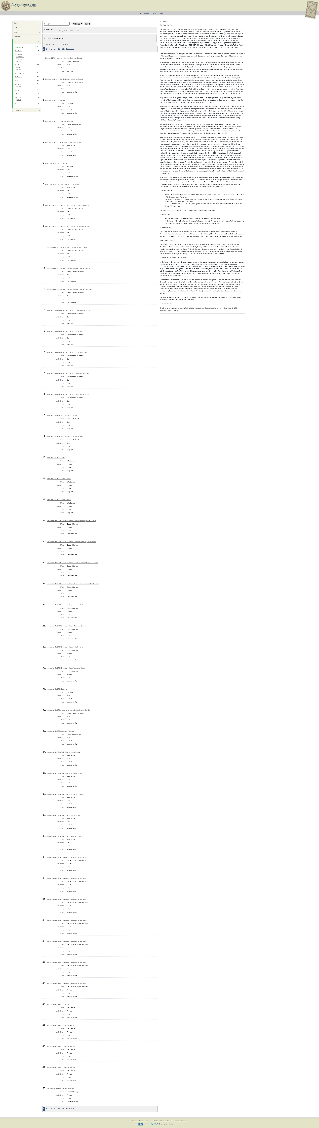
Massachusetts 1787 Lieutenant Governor (59, 121)
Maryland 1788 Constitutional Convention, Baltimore (64, 331)
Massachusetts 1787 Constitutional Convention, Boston (64, 79)
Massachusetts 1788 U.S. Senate (58, 1004)
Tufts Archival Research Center (162, 1120)
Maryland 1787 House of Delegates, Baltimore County (63, 58)
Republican (18, 51)
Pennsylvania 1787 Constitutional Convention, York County (67, 247)
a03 (16, 103)
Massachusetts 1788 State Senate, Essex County (63, 752)
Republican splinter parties (18, 67)
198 (63, 49)
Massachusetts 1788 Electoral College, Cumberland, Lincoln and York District (73, 584)
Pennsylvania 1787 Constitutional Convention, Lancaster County (67, 205)
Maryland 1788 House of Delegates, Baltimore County (65, 437)
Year (15, 27)
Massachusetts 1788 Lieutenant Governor (61, 731)
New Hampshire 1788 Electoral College (60, 1089)
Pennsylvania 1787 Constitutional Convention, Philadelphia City (67, 226)
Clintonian (18, 77)
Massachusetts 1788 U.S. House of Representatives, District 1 (67, 857)
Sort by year (50, 44)
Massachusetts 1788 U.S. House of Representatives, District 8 (67, 983)
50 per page (64, 44)
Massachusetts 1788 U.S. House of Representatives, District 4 (67, 920)
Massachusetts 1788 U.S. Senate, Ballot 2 (61, 1025)
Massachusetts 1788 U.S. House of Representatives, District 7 (67, 962)
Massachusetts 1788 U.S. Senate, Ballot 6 (61, 1068)
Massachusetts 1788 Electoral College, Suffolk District (65, 647)
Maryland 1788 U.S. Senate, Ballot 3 (59, 500)
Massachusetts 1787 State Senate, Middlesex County (63, 142)
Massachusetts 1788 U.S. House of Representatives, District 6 (67, 941)
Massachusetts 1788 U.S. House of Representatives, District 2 (67, 878)
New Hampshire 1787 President (56, 163)
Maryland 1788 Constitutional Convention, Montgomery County (68, 373)
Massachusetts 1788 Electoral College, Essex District (65, 605)
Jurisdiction (17, 37)
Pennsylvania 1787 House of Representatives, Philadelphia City (68, 268)
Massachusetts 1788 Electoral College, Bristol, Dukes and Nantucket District (72, 563)
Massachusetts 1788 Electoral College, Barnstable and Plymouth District (71, 521)
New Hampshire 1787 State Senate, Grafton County (62, 184)
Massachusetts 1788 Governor (57, 689)
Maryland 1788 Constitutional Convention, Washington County (68, 394)
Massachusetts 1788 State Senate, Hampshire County (65, 773)
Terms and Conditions (180, 1120)
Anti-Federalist (19, 73)
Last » (72, 49)
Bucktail (17, 90)
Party (15, 41)
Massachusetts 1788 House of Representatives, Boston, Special (68, 710)
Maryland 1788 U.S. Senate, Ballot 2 (59, 479)
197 (59, 49)
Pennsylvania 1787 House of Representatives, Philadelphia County (69, 289)
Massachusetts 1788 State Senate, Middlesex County (65, 794)
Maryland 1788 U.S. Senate (56, 458)
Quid (16, 80)
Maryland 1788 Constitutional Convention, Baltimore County (67, 352)
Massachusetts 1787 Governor (55, 100)
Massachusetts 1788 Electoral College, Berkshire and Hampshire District (71, 542)
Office (16, 32)
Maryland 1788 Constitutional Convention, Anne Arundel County (68, 310)
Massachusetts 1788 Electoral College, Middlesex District (66, 626)
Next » (65, 38)
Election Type (18, 110)
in (71, 23)
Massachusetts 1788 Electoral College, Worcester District (66, 668)
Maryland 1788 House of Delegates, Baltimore (62, 416)
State (15, 23)
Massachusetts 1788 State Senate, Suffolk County (63, 815)
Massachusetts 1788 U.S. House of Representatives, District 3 (67, 899)
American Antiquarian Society (140, 1120)
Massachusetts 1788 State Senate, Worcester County (65, 836)
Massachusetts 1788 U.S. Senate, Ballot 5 (61, 1046)
